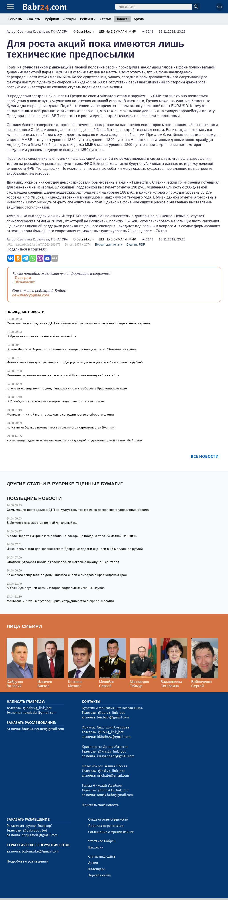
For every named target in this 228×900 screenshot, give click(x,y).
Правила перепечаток (106, 826)
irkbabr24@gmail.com (113, 737)
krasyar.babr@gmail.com (115, 756)
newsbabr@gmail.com (30, 295)
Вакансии (96, 847)
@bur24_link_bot (111, 712)
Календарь (97, 869)
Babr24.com (85, 31)
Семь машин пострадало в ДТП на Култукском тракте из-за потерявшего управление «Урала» (79, 323)
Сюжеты (34, 19)
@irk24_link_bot (110, 732)
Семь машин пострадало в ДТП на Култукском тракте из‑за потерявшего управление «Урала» (79, 509)
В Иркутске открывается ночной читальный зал (42, 336)
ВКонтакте (24, 282)
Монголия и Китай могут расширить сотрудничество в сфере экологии (60, 414)
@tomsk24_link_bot (113, 790)
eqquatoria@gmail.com (39, 835)
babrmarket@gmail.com (40, 851)
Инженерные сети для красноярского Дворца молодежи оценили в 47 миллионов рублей (75, 362)
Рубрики (52, 19)
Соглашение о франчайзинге (111, 832)
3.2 (34, 891)
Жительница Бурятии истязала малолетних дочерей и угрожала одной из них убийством (74, 440)
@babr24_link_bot (37, 708)
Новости (122, 19)
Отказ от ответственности (108, 819)
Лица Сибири (24, 626)
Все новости (205, 456)
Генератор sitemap (108, 891)
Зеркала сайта (99, 875)
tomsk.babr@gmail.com (115, 795)
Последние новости (25, 312)
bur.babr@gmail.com (113, 717)
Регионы (15, 19)
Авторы (69, 19)
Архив (139, 19)
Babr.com (44, 7)
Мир (132, 31)
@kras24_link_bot (112, 751)
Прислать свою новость (100, 805)
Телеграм (22, 278)
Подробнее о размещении (27, 861)
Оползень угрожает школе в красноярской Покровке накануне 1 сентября (63, 375)
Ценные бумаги (113, 31)
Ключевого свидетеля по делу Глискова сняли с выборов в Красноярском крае (67, 388)
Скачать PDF (135, 244)
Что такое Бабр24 (102, 841)
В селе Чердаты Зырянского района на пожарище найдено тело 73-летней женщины (72, 349)
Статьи (105, 19)
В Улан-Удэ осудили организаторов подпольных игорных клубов (56, 401)
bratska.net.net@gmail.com (43, 729)
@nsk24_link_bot (111, 771)
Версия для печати (108, 244)
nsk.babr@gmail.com (113, 775)
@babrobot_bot (35, 830)
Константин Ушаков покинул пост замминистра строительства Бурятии (60, 427)
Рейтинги (88, 19)
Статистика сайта (101, 856)
